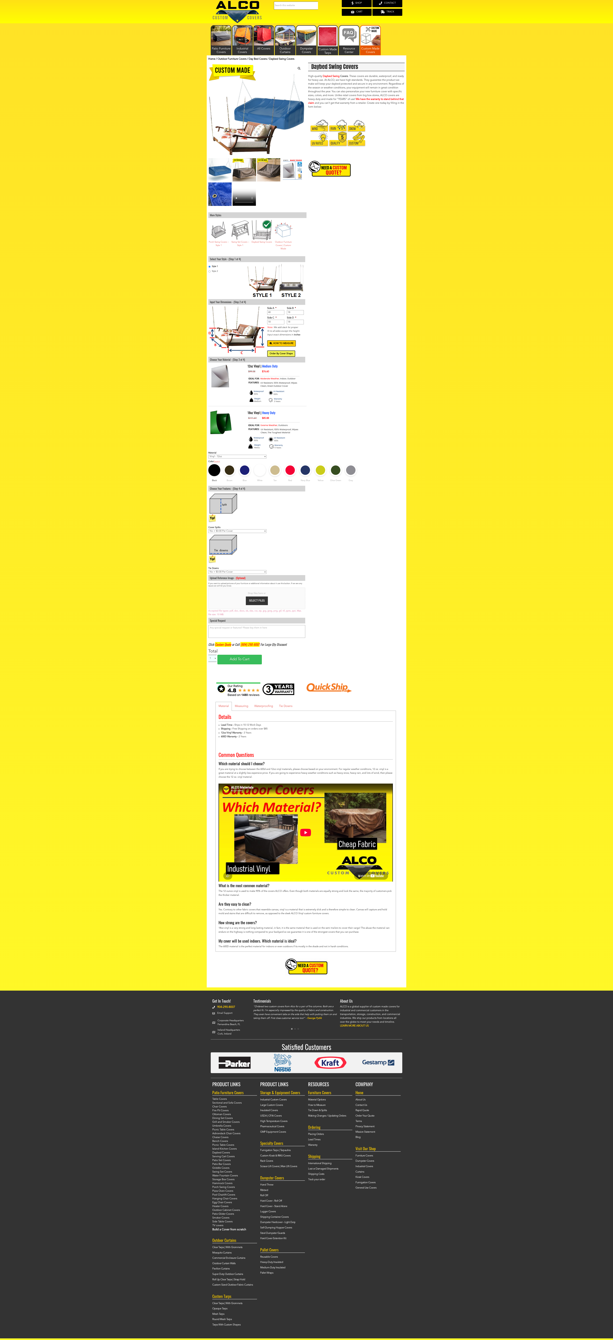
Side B (291, 308)
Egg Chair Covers (222, 1205)
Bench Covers (220, 1143)
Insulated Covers (269, 1112)
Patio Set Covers (221, 1162)
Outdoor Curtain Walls (224, 1265)
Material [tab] (224, 706)
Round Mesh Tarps (222, 1321)
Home (211, 59)
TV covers (217, 1228)
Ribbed (264, 1192)
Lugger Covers (268, 1214)
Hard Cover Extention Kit (273, 1240)
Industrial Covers (364, 1168)
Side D (291, 318)
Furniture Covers (364, 1158)
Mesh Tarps (218, 1316)
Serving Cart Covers (223, 1159)
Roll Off (264, 1198)
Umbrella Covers (221, 1128)
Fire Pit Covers (220, 1113)
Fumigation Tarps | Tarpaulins (275, 1152)
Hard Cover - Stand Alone (273, 1208)
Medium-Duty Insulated (272, 1269)
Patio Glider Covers (223, 1216)
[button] (299, 68)
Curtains (360, 1174)
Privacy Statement (365, 1129)
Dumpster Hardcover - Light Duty (277, 1224)
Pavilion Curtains (221, 1271)
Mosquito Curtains (222, 1255)
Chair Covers (219, 1109)
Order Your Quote (365, 1118)
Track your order (316, 1181)
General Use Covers (366, 1190)
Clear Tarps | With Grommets (227, 1249)
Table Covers (219, 1101)
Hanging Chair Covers (224, 1201)
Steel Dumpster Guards (272, 1235)
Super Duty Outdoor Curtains (227, 1276)
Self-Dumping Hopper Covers (276, 1230)
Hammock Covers (222, 1185)
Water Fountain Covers (225, 1178)
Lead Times (314, 1141)
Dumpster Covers (365, 1163)
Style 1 (215, 266)
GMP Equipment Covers (273, 1134)
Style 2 (215, 271)
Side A (271, 308)
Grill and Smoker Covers (226, 1124)
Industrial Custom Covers (273, 1102)
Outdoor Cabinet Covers (226, 1212)
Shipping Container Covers (274, 1219)
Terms (359, 1123)
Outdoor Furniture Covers (232, 59)
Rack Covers (266, 1163)
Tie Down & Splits (317, 1112)
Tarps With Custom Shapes (226, 1327)
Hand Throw (266, 1187)
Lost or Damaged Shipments (323, 1171)
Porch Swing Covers (223, 1189)
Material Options (317, 1102)
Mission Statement (365, 1134)
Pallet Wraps (266, 1275)
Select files (257, 601)
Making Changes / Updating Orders (327, 1118)
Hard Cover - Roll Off (271, 1203)
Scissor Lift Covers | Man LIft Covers (278, 1168)
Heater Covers (220, 1208)
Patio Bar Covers (221, 1166)
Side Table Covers (222, 1224)
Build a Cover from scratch (229, 1231)
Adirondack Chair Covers (226, 1136)
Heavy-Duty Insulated (271, 1264)
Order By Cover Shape (281, 353)
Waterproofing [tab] (263, 706)
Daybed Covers (221, 1155)
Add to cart (240, 659)
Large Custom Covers (271, 1107)
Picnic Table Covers (223, 1132)
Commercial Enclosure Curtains (228, 1260)
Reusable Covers (269, 1259)
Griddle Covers (220, 1170)
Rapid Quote (362, 1112)
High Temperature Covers (274, 1123)
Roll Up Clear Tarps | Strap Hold (228, 1281)
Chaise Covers (220, 1139)
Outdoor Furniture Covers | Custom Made (283, 245)
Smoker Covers (220, 1220)
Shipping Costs (316, 1176)
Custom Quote (223, 644)
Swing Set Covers (222, 1174)
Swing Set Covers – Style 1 (240, 243)
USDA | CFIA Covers (271, 1118)
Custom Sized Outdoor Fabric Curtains (232, 1287)
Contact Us (361, 1107)
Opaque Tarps (219, 1311)
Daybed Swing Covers (262, 242)
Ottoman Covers (221, 1116)
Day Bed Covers (258, 59)
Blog (358, 1139)
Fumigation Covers (366, 1184)
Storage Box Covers (223, 1182)
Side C (272, 318)
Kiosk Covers (362, 1179)
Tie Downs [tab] (285, 706)
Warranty (312, 1147)
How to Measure (316, 1107)
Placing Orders (316, 1136)
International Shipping (319, 1165)
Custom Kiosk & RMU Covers (275, 1158)
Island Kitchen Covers (224, 1151)
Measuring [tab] (241, 706)
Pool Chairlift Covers (223, 1197)
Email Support (224, 1013)
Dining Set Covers (222, 1120)
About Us (360, 1102)
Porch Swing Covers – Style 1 (219, 243)
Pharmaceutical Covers (272, 1129)
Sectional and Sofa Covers (227, 1105)
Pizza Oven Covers (222, 1193)
